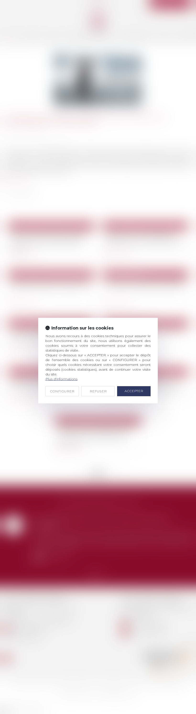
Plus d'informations (61, 379)
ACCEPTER (134, 391)
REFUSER (98, 391)
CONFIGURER (62, 391)
